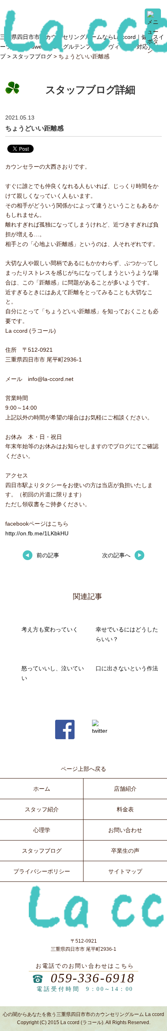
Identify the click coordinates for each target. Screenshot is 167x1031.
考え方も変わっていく (49, 629)
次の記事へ (116, 555)
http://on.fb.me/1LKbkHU (37, 533)
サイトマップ (125, 871)
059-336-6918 (93, 978)
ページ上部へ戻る (83, 769)
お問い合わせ (125, 830)
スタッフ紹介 (42, 809)
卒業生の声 (125, 850)
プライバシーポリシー (41, 871)
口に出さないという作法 (127, 668)
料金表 (125, 809)
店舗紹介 (125, 788)
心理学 (41, 830)
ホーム (41, 788)
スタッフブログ (32, 56)
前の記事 (47, 555)
